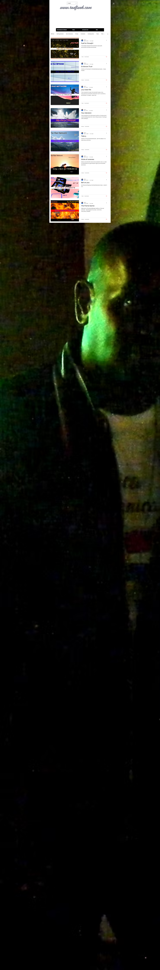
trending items (91, 33)
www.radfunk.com (75, 7)
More (102, 33)
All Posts (52, 33)
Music (97, 33)
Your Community (69, 33)
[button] (107, 34)
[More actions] (107, 40)
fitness (76, 33)
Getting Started (60, 33)
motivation (83, 33)
